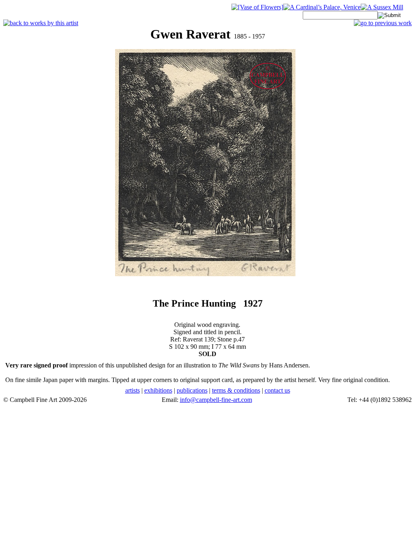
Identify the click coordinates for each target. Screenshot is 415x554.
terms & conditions (236, 390)
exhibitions (158, 390)
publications (192, 390)
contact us (277, 390)
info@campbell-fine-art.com (216, 399)
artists (132, 390)
